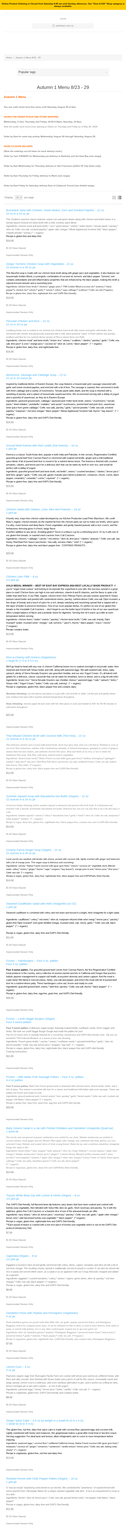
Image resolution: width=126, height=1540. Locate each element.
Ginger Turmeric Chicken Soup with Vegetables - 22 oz (39, 264)
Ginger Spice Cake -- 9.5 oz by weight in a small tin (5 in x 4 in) (44, 1420)
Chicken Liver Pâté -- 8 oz (22, 576)
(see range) (95, 156)
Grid (114, 197)
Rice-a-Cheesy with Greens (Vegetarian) (31, 657)
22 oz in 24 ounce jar (19, 378)
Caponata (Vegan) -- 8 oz (21, 1255)
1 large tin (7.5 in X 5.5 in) (22, 660)
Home (9, 57)
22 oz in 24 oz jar (16, 324)
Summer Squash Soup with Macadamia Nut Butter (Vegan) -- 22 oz (47, 796)
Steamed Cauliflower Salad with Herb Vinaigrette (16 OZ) (41, 903)
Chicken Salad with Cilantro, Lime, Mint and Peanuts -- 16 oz (43, 509)
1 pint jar (11, 448)
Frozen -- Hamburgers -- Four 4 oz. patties (32, 960)
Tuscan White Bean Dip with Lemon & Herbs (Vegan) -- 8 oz (43, 1195)
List (119, 197)
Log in (63, 19)
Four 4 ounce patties (18, 1022)
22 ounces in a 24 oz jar (20, 799)
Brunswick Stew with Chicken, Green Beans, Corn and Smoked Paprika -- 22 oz (55, 210)
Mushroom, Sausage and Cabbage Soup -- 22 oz (36, 374)
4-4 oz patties (14, 1080)
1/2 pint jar (12, 580)
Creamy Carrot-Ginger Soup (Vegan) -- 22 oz (33, 849)
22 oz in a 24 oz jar (18, 213)
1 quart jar (12, 1131)
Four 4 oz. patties (17, 964)
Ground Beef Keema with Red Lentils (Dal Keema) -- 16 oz (42, 445)
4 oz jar (10, 1316)
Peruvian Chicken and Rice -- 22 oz (28, 321)
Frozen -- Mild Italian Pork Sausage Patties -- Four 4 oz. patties (44, 1076)
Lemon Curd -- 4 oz (18, 1366)
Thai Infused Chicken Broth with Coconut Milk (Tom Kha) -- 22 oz (46, 735)
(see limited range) (84, 185)
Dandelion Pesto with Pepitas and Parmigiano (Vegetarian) (42, 1313)
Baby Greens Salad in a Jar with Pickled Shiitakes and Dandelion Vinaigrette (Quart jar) (59, 1128)
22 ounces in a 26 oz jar (20, 267)
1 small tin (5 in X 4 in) (19, 1423)
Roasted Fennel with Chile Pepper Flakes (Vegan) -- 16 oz (42, 1478)
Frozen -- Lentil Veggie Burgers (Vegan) (30, 1018)
